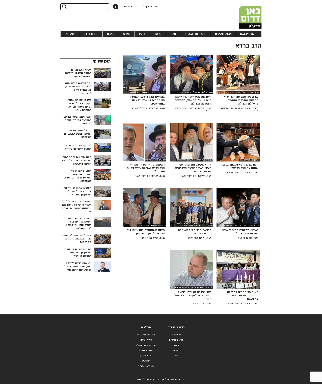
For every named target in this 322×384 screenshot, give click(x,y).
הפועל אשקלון (146, 356)
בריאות (157, 34)
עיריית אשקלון (146, 340)
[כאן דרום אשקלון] (245, 14)
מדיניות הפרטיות (176, 340)
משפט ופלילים (223, 34)
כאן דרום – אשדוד (146, 366)
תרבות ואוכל (91, 34)
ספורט (126, 34)
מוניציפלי (70, 34)
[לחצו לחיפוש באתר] (64, 6)
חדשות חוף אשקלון (195, 34)
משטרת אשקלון (145, 350)
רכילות (111, 34)
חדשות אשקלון (248, 34)
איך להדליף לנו (150, 7)
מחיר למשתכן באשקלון (145, 345)
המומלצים (146, 361)
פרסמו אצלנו (131, 7)
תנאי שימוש (176, 335)
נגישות (176, 345)
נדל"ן (142, 34)
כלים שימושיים (176, 327)
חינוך (173, 34)
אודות (176, 356)
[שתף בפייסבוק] (115, 6)
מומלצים (146, 327)
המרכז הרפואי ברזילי (146, 335)
